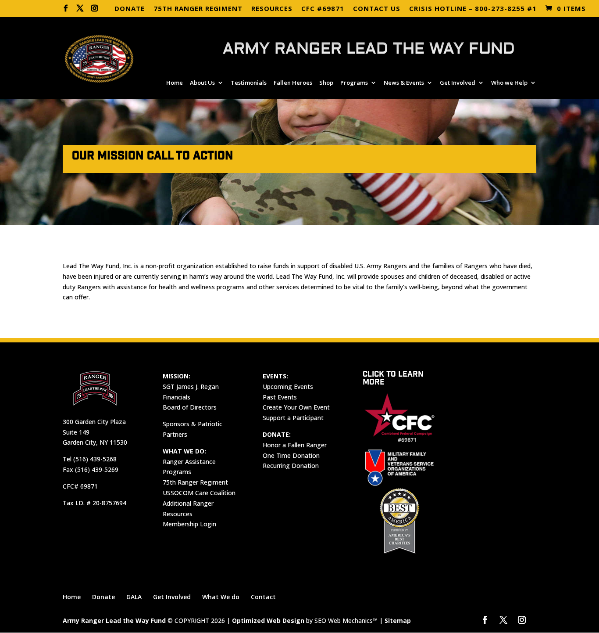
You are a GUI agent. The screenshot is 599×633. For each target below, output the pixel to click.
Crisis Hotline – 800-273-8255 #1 (473, 9)
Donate (103, 597)
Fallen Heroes (293, 82)
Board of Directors (190, 407)
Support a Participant (293, 418)
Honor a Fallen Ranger (295, 445)
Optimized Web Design (268, 620)
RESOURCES (271, 9)
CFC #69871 (322, 9)
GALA (134, 597)
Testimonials (249, 82)
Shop (326, 82)
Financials (176, 397)
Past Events (280, 397)
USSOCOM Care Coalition (199, 493)
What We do (220, 597)
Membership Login (189, 524)
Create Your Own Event (296, 407)
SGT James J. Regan (191, 386)
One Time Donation (291, 455)
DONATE (129, 9)
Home (174, 82)
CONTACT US (376, 9)
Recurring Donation (291, 465)
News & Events (404, 82)
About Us (202, 82)
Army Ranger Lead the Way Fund (114, 620)
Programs (354, 82)
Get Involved (457, 82)
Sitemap (398, 620)
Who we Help (509, 82)
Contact (263, 597)
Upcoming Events (288, 386)
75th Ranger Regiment (195, 482)
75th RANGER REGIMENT (197, 9)
